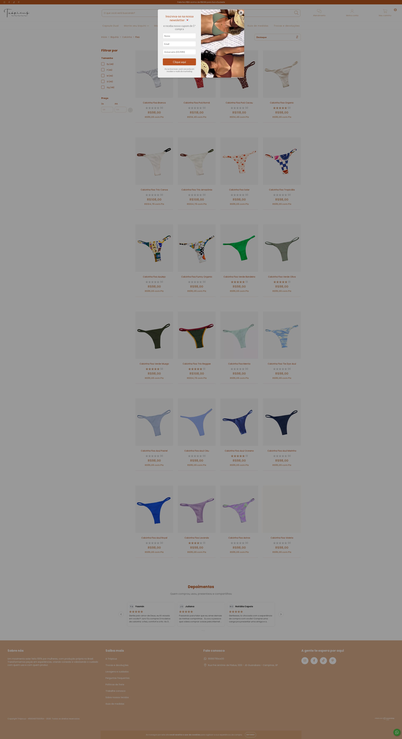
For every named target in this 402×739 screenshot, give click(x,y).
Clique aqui (179, 62)
